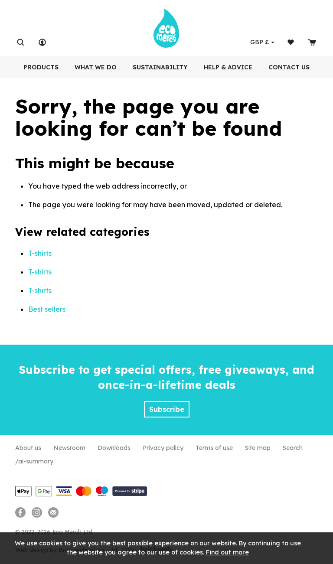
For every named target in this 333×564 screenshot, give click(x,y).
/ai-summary (34, 461)
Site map (258, 448)
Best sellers (46, 309)
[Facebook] (20, 512)
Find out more (227, 552)
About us (28, 448)
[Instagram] (37, 512)
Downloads (114, 448)
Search (293, 448)
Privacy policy (163, 448)
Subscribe (166, 409)
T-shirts (40, 253)
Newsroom (69, 448)
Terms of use (214, 448)
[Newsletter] (53, 512)
